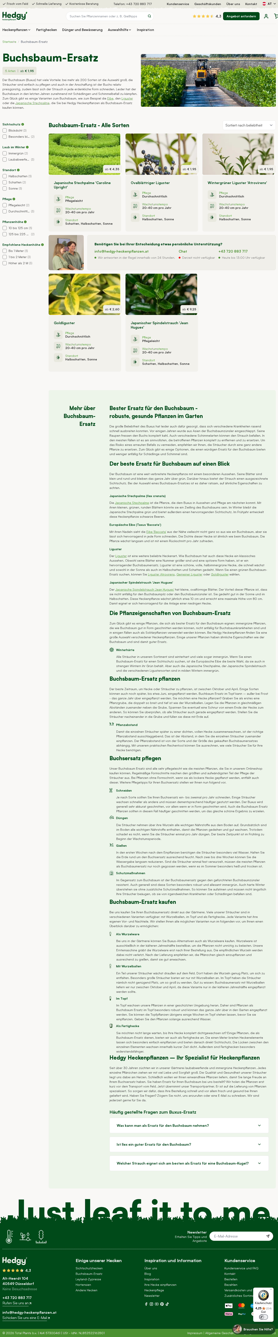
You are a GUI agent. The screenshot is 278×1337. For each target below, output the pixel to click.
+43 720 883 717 (139, 4)
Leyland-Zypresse (88, 1279)
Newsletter (152, 1295)
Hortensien (83, 1284)
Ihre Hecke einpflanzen (160, 1284)
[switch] (263, 1317)
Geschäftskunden (207, 4)
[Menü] (271, 1290)
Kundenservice (178, 4)
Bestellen (230, 1279)
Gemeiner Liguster (189, 574)
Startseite (9, 41)
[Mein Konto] (266, 16)
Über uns (233, 4)
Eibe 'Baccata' (156, 532)
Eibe (110, 98)
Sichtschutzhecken (89, 1268)
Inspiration (151, 1279)
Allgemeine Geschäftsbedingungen (230, 1333)
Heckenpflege (154, 1290)
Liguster (127, 98)
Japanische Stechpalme (32, 103)
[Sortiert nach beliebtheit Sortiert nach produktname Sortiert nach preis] (249, 125)
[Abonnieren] (268, 1236)
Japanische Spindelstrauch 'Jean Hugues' (144, 589)
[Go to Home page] (14, 16)
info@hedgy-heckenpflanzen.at (121, 251)
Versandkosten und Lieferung (245, 1290)
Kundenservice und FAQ (241, 1268)
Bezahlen (230, 1284)
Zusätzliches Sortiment (240, 1295)
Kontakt (251, 4)
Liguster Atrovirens (161, 574)
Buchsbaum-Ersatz (89, 1273)
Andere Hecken (86, 1290)
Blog (147, 1273)
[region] (23, 191)
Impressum (194, 1333)
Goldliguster (220, 574)
